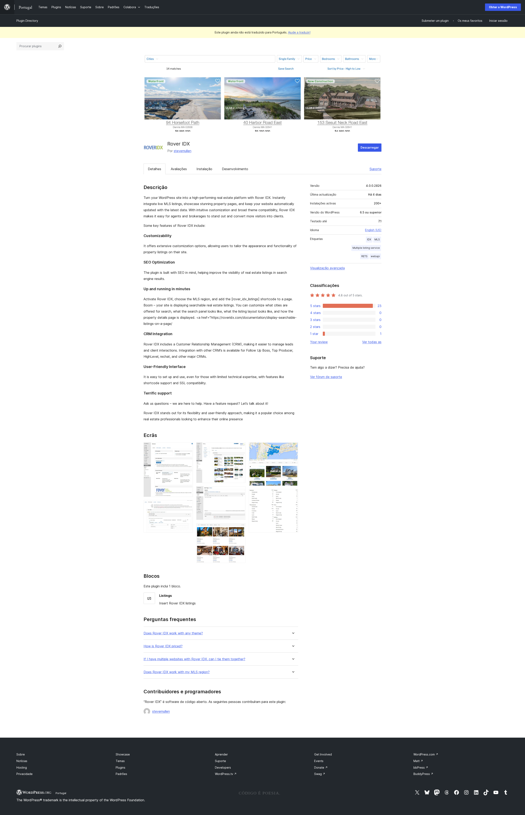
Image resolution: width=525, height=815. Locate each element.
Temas (120, 761)
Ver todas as (371, 342)
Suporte (375, 169)
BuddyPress (423, 774)
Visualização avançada (327, 268)
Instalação (204, 169)
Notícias (21, 761)
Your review (319, 342)
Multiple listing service (366, 247)
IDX (369, 239)
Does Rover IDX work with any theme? (173, 633)
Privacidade (24, 774)
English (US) (373, 230)
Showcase (123, 754)
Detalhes (154, 169)
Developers (223, 767)
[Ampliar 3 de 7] (240, 448)
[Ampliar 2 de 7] (187, 506)
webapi (375, 256)
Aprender (221, 754)
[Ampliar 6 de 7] (293, 448)
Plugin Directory (27, 20)
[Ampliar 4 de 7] (240, 492)
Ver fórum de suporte (326, 377)
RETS (364, 256)
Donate (321, 767)
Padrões (121, 774)
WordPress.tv (226, 774)
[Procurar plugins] (60, 46)
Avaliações (179, 169)
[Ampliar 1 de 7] (187, 448)
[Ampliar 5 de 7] (240, 529)
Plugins (120, 767)
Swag (319, 774)
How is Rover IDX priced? (163, 646)
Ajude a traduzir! (299, 32)
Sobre (20, 754)
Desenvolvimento (235, 169)
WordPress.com (425, 754)
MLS (377, 239)
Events (318, 761)
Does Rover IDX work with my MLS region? (177, 672)
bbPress (420, 767)
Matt (418, 761)
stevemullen (182, 151)
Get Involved (323, 754)
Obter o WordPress (503, 7)
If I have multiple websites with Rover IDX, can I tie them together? (194, 659)
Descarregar (370, 147)
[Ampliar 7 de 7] (293, 495)
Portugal (61, 793)
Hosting (21, 767)
